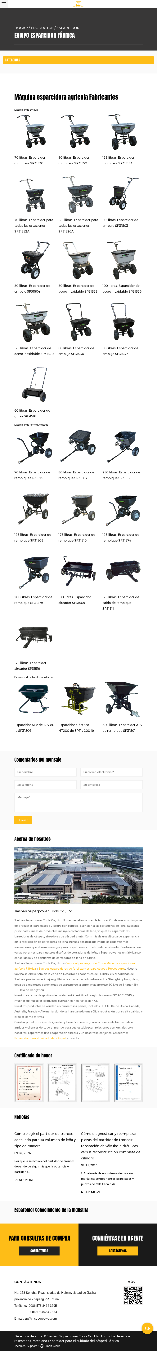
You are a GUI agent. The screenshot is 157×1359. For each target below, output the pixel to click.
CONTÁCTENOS (39, 1250)
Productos (42, 28)
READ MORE (24, 1180)
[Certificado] (62, 1082)
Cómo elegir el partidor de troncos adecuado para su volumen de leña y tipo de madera (45, 1140)
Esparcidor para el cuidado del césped (40, 1038)
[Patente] (29, 1082)
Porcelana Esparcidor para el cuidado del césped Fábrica (75, 1341)
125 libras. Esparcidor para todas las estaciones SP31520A (78, 225)
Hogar (21, 28)
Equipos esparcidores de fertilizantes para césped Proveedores (82, 968)
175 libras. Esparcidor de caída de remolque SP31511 (120, 602)
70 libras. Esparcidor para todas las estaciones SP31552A (33, 225)
